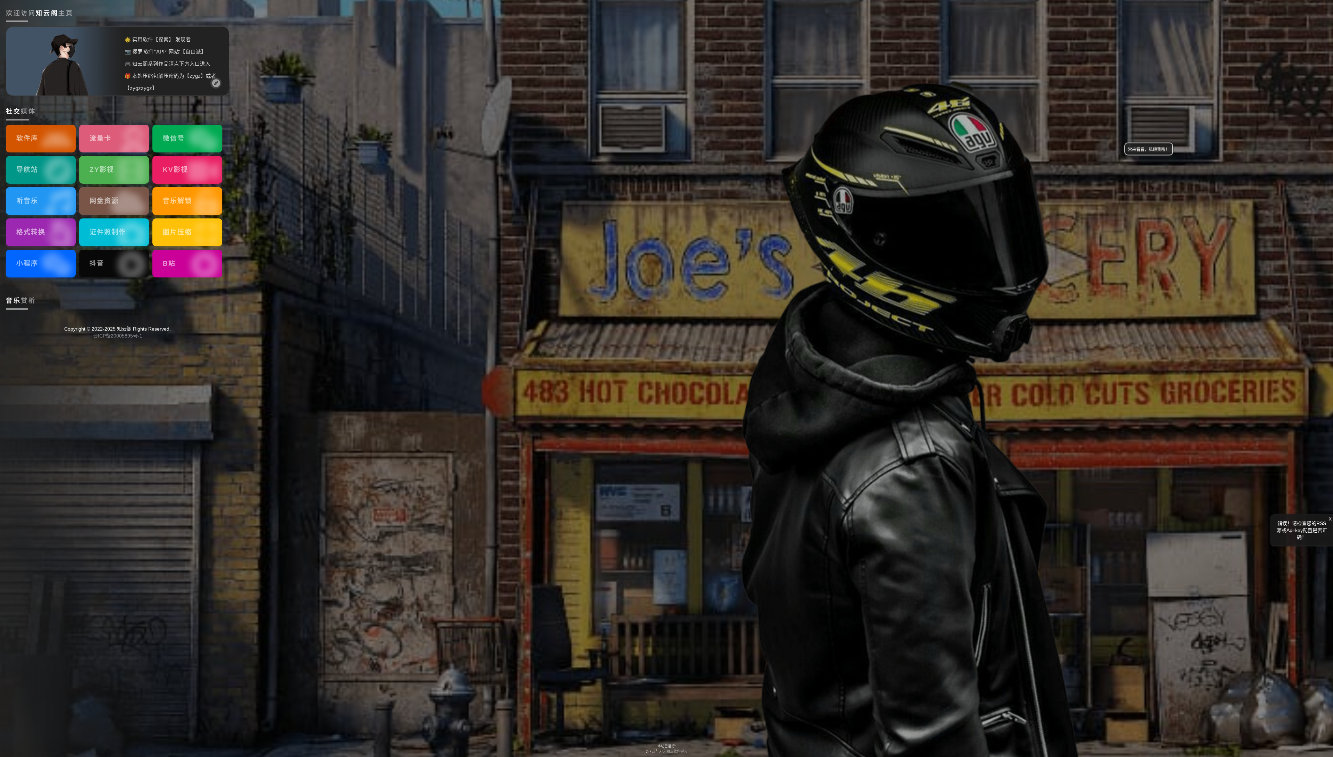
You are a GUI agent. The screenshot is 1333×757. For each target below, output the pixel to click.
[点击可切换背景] (215, 83)
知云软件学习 (676, 751)
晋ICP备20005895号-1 (117, 336)
